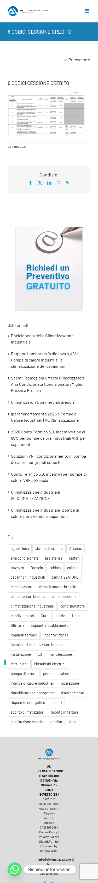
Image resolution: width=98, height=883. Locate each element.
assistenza (53, 558)
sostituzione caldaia (27, 722)
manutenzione (60, 654)
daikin (60, 616)
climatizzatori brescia (28, 596)
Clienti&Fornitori (49, 841)
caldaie (73, 568)
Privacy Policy (48, 836)
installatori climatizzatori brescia (37, 644)
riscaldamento (72, 693)
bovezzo (17, 568)
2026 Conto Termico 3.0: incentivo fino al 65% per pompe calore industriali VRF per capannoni (48, 438)
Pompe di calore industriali (32, 683)
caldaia (55, 568)
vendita (56, 722)
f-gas (76, 616)
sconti (57, 702)
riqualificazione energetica (32, 693)
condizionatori (22, 616)
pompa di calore (24, 673)
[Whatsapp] (15, 869)
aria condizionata (24, 558)
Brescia (37, 568)
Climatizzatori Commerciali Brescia (42, 402)
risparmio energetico (28, 702)
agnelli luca (20, 548)
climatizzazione (64, 596)
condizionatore (72, 606)
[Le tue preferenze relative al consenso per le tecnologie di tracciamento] (5, 662)
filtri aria (17, 625)
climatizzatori (21, 587)
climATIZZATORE (65, 577)
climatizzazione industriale (32, 606)
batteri (74, 558)
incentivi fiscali (55, 635)
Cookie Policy (48, 832)
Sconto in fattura (64, 712)
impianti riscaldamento (49, 625)
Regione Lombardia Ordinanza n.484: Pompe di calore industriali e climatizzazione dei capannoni (44, 360)
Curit (45, 616)
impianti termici (24, 635)
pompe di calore (56, 673)
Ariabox (75, 548)
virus (72, 722)
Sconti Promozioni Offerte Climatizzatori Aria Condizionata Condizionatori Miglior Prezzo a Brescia (47, 384)
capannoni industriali (28, 577)
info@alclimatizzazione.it (56, 859)
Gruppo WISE (49, 851)
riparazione (70, 683)
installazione (21, 654)
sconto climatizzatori (27, 712)
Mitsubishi (19, 664)
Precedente (79, 59)
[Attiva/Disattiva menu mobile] (87, 11)
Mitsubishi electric (49, 664)
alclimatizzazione (49, 548)
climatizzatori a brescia (57, 587)
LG (40, 654)
